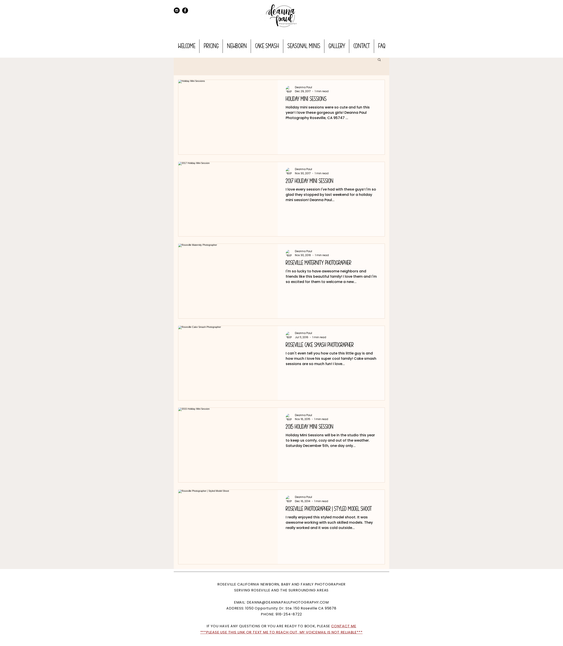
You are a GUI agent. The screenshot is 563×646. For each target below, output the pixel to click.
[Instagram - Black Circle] (177, 10)
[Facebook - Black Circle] (185, 10)
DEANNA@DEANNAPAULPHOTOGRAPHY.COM (288, 602)
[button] (379, 60)
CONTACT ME (343, 626)
